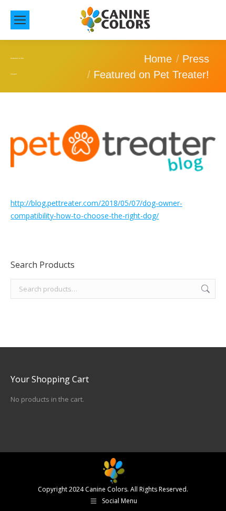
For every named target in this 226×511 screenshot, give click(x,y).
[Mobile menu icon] (20, 20)
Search (204, 289)
